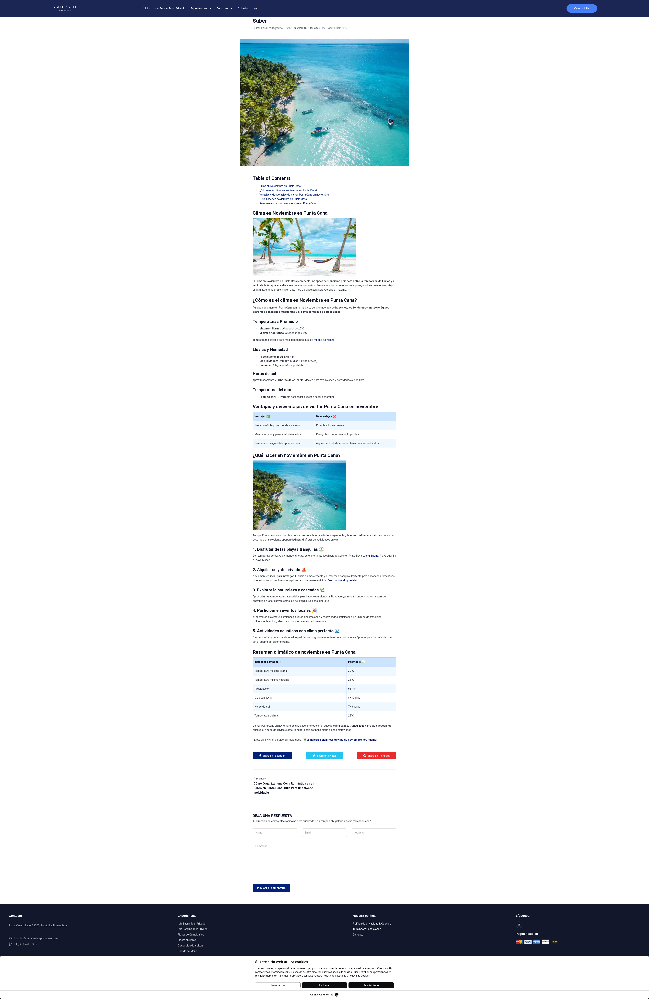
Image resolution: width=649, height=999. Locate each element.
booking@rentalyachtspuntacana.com (36, 938)
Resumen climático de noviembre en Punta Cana (287, 203)
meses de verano (324, 339)
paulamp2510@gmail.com (274, 28)
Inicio (146, 8)
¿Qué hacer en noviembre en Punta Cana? (283, 199)
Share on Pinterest (379, 755)
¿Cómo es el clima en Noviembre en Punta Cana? (288, 190)
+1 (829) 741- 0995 (25, 944)
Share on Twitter (326, 755)
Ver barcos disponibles (343, 580)
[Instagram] (519, 924)
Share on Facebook (274, 755)
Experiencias (198, 8)
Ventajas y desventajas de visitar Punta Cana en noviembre (294, 194)
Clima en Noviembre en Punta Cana (280, 186)
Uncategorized (336, 28)
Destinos (222, 8)
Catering (243, 8)
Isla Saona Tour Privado (170, 8)
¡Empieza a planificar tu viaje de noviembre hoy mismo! (342, 739)
